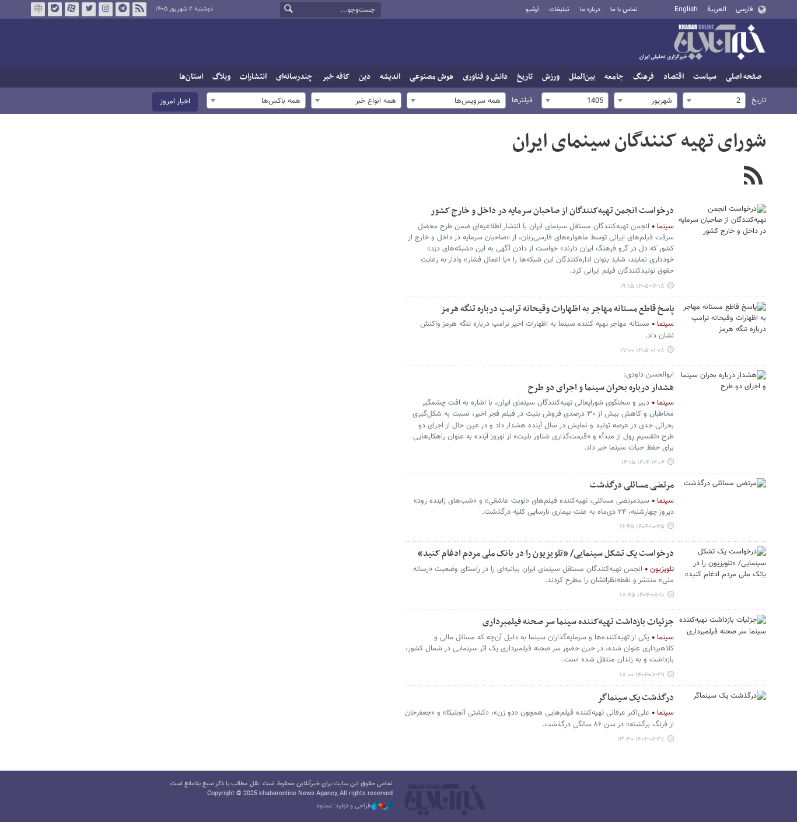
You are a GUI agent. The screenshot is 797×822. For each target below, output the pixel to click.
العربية (716, 9)
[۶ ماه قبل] (722, 399)
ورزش (551, 76)
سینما (665, 226)
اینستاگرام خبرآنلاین (106, 9)
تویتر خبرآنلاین (89, 9)
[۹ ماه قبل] (722, 575)
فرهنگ (643, 76)
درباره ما (590, 10)
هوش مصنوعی (431, 76)
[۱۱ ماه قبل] (722, 720)
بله (55, 9)
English (686, 9)
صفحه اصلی (743, 76)
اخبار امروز (175, 101)
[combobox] (714, 100)
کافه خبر (335, 76)
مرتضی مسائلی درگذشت (632, 485)
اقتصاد (673, 76)
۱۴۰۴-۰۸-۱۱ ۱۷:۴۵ (642, 595)
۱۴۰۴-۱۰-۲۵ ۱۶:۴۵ (642, 527)
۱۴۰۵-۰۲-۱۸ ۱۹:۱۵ (642, 286)
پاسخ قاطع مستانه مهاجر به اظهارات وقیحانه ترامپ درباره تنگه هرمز (557, 309)
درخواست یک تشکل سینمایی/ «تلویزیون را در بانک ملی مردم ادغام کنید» (546, 553)
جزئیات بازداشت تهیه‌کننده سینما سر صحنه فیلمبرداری (578, 622)
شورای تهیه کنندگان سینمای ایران (639, 142)
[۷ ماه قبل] (722, 507)
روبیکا (38, 9)
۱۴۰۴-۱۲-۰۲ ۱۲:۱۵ (643, 463)
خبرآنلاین (702, 43)
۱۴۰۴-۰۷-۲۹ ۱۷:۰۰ (642, 675)
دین (364, 76)
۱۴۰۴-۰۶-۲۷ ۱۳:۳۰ (641, 739)
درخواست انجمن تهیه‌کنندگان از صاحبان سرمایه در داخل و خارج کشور (552, 211)
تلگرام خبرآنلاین (123, 9)
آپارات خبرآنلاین (72, 9)
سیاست (704, 76)
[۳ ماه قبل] (722, 233)
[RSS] (753, 176)
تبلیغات (559, 10)
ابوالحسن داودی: (649, 375)
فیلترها (522, 100)
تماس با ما (624, 10)
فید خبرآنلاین (139, 9)
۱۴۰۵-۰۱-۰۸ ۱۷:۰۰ (642, 351)
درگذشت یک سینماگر (635, 698)
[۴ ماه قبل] (722, 331)
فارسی (744, 9)
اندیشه (390, 76)
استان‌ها (191, 76)
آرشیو (532, 10)
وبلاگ (221, 76)
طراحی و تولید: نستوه (344, 806)
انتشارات (253, 76)
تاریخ (525, 76)
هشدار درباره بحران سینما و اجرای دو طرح (601, 388)
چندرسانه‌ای (294, 76)
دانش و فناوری (485, 76)
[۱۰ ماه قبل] (722, 644)
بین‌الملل (582, 76)
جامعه (614, 76)
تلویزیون (662, 569)
